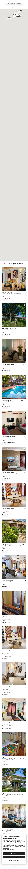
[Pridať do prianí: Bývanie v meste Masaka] (25, 557)
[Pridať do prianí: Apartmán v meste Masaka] (25, 341)
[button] (4, 298)
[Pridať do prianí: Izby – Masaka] (25, 734)
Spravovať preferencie (14, 860)
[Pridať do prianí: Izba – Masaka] (25, 593)
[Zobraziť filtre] (25, 2)
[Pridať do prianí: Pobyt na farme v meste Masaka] (25, 305)
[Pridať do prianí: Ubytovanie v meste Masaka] (25, 413)
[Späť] (3, 2)
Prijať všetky (14, 853)
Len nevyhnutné (14, 857)
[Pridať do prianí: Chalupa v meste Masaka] (25, 269)
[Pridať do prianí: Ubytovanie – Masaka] (25, 377)
